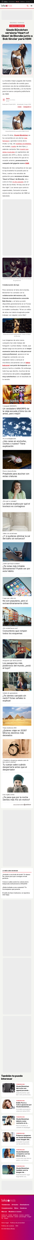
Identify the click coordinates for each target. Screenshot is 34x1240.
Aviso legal (5, 1223)
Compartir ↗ (27, 107)
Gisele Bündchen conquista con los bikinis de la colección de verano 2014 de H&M (23, 1154)
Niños (16, 1208)
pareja (4, 1216)
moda (10, 1215)
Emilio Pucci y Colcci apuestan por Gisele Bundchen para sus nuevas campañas (24, 1105)
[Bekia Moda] (6, 5)
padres (27, 1215)
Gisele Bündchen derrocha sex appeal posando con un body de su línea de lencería (23, 1088)
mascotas (10, 1216)
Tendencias (21, 22)
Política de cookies (8, 1226)
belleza (15, 1215)
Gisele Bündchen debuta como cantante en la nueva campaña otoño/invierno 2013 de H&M (22, 1121)
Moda (17, 1)
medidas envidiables (23, 144)
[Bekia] (4, 2)
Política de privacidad (17, 1223)
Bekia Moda (13, 22)
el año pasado (18, 182)
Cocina (28, 1)
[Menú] (31, 5)
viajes (6, 1218)
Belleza (22, 1)
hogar (29, 1216)
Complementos (7, 1208)
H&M (27, 163)
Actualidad (12, 1)
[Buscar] (27, 5)
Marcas (4, 1211)
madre (13, 146)
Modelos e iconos (15, 1211)
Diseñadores (24, 1205)
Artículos (15, 1205)
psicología (22, 1216)
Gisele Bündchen (21, 135)
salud (16, 1216)
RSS (17, 1226)
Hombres (23, 1208)
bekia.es (4, 1215)
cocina (21, 1215)
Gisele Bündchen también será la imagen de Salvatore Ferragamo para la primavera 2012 (23, 1170)
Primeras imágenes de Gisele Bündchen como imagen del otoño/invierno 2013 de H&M (23, 1137)
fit (2, 1218)
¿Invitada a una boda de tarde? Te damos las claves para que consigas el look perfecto (16, 876)
